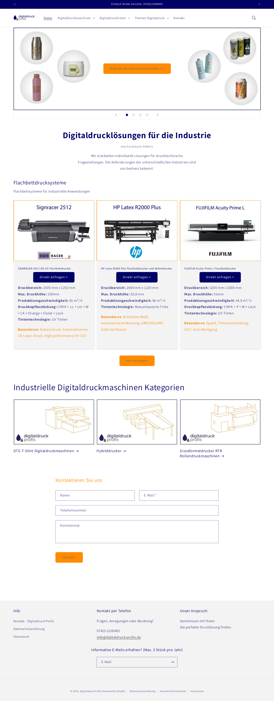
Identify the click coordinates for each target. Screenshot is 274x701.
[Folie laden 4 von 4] (147, 115)
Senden (69, 557)
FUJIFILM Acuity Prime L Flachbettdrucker (210, 268)
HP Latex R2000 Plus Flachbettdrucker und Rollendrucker (136, 268)
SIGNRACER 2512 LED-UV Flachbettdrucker (44, 268)
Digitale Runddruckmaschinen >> (137, 68)
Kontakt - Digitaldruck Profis (33, 621)
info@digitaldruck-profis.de (119, 637)
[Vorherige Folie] (116, 115)
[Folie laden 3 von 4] (140, 115)
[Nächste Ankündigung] (259, 4)
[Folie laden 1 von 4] (127, 115)
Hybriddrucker (109, 450)
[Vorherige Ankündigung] (14, 4)
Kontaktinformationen (173, 691)
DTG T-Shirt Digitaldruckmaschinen (43, 450)
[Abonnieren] (172, 662)
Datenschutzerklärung (29, 629)
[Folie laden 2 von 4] (133, 115)
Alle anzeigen (137, 360)
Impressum (21, 636)
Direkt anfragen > (54, 277)
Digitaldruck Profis (91, 690)
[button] (76, 18)
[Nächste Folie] (158, 115)
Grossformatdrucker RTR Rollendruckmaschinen (201, 453)
